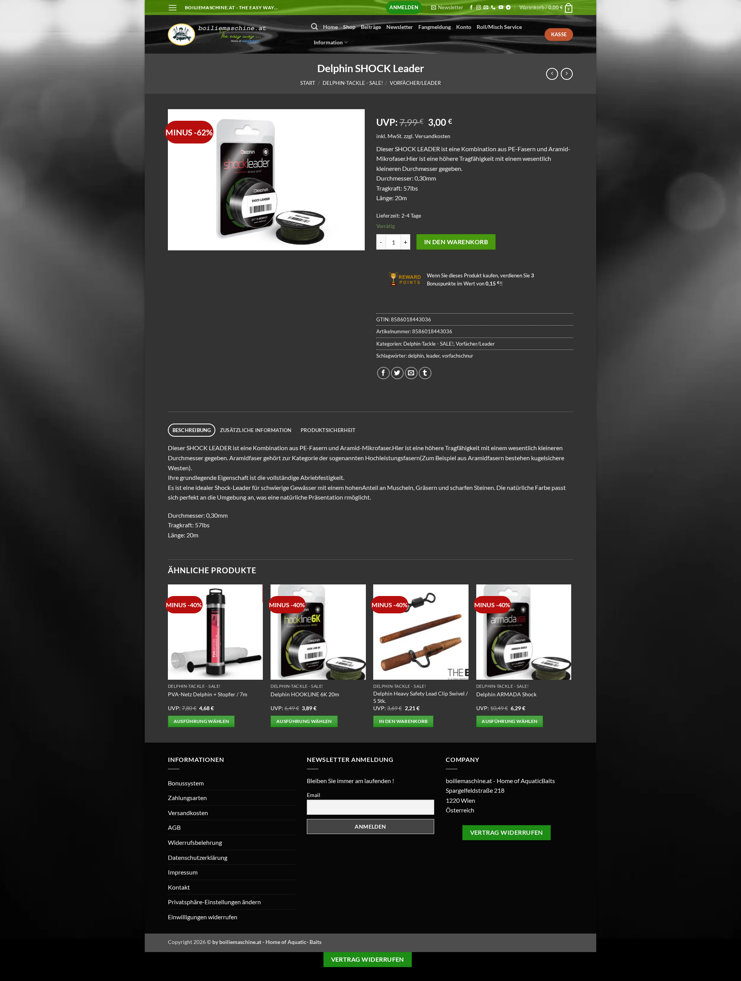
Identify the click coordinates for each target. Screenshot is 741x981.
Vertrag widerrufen (506, 832)
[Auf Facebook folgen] (471, 7)
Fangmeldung (434, 27)
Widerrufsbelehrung (195, 842)
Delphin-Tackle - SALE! (353, 83)
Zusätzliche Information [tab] (256, 430)
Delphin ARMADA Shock (506, 694)
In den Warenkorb (456, 241)
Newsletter (399, 27)
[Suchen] (314, 27)
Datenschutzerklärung (197, 857)
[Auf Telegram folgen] (508, 7)
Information (328, 42)
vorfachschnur (457, 356)
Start (307, 83)
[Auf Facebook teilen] (383, 373)
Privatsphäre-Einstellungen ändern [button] (214, 901)
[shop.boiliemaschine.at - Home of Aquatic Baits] (233, 35)
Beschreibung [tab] (192, 430)
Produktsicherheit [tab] (328, 430)
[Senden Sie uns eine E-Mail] (486, 7)
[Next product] (552, 74)
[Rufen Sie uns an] (493, 7)
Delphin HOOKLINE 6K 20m (305, 694)
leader (433, 356)
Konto (463, 27)
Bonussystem (186, 783)
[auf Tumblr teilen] (425, 373)
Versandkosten (432, 136)
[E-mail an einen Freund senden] (411, 373)
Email (313, 795)
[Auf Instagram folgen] (478, 7)
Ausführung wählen (201, 721)
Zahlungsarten (187, 797)
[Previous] (168, 662)
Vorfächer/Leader (415, 83)
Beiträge (371, 27)
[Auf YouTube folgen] (501, 7)
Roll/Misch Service (499, 27)
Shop (349, 27)
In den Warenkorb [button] (403, 721)
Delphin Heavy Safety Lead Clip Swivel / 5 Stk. (420, 697)
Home (330, 27)
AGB (174, 827)
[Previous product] (567, 74)
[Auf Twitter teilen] (397, 373)
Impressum (183, 872)
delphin (416, 356)
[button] (172, 7)
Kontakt (179, 887)
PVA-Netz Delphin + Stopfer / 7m (207, 694)
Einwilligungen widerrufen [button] (202, 916)
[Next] (571, 662)
